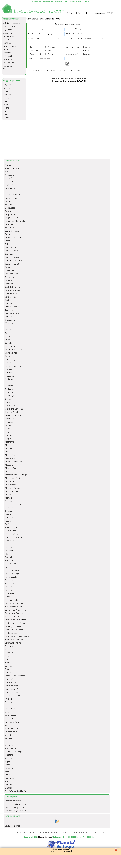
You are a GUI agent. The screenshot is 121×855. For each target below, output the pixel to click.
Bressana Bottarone (13, 237)
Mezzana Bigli (11, 458)
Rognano (9, 580)
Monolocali (8, 59)
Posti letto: (70, 33)
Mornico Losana (12, 494)
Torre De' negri (11, 685)
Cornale (8, 343)
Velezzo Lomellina (12, 728)
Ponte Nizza (10, 547)
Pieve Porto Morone (13, 537)
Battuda (8, 201)
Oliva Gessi (9, 507)
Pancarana (9, 517)
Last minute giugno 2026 (15, 804)
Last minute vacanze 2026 (16, 800)
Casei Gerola (10, 270)
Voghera (8, 761)
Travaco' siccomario (13, 695)
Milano (6, 108)
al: (76, 29)
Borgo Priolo (10, 214)
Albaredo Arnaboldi (13, 168)
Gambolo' (9, 385)
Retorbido (9, 560)
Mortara (8, 498)
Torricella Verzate (12, 692)
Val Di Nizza (10, 708)
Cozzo (8, 356)
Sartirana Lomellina (13, 643)
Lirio (7, 432)
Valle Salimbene (11, 718)
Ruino (7, 596)
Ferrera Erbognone (13, 366)
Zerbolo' (8, 784)
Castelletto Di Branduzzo (15, 287)
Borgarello (9, 211)
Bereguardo (10, 208)
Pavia (5, 111)
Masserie (7, 52)
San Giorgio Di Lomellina (15, 610)
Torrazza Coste (11, 672)
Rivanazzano (10, 563)
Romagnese (10, 583)
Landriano (9, 418)
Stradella (8, 666)
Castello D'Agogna (12, 290)
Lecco (6, 98)
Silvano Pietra (10, 652)
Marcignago (10, 445)
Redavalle (9, 557)
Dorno (8, 362)
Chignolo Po (10, 320)
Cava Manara (10, 297)
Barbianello (10, 188)
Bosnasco (9, 227)
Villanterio (9, 755)
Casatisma (9, 267)
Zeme (7, 774)
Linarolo (8, 428)
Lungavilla (9, 438)
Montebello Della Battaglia (16, 474)
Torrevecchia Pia (12, 689)
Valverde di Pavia (12, 722)
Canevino (9, 254)
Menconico (10, 455)
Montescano (10, 481)
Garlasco (9, 389)
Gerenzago (10, 395)
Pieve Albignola (11, 530)
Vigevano (9, 745)
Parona (8, 521)
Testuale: (70, 58)
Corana (8, 339)
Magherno (9, 442)
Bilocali (6, 39)
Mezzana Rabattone (13, 461)
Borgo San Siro (11, 217)
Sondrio (6, 114)
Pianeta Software (45, 837)
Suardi (7, 669)
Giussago (9, 399)
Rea (6, 554)
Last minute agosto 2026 (15, 810)
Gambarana (10, 382)
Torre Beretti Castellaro (15, 675)
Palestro (8, 514)
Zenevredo (9, 778)
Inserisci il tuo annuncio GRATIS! (99, 13)
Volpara (8, 764)
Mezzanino (10, 465)
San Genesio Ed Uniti (14, 606)
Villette (6, 72)
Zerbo (7, 781)
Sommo (8, 659)
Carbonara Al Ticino (13, 260)
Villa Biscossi (10, 748)
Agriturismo (8, 29)
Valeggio (8, 712)
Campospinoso (11, 247)
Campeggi (7, 43)
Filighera (8, 369)
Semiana (8, 649)
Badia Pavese (11, 181)
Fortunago (9, 372)
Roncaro (8, 586)
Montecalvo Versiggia (14, 478)
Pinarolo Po (10, 540)
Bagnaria (9, 184)
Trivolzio (8, 699)
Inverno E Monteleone (14, 415)
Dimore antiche (9, 46)
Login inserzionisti (12, 826)
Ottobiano (9, 511)
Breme (8, 234)
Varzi (7, 725)
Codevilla (9, 329)
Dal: (35, 29)
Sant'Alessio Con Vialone (15, 623)
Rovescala (9, 593)
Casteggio (9, 283)
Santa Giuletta (11, 633)
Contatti (80, 13)
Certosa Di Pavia (12, 313)
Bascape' (9, 191)
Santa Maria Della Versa (15, 639)
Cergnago (9, 310)
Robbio (8, 567)
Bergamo (7, 84)
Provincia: (31, 38)
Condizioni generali (65, 832)
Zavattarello (10, 768)
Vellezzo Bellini (11, 731)
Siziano (8, 656)
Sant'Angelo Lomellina (14, 626)
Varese (6, 117)
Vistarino (8, 758)
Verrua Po (9, 738)
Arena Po (9, 178)
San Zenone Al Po (12, 616)
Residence (7, 66)
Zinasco (8, 788)
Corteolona (10, 346)
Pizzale (8, 544)
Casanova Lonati (12, 264)
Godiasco (9, 402)
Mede (7, 451)
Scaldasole (9, 646)
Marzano (9, 448)
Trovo (7, 705)
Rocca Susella (11, 577)
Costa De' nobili (11, 353)
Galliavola (9, 379)
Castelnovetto (11, 293)
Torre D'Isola (10, 682)
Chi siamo (71, 13)
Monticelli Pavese (12, 488)
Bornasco (9, 224)
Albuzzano (9, 175)
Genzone (9, 392)
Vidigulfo (8, 741)
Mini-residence (9, 56)
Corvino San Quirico (13, 349)
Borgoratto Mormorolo (15, 221)
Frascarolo (9, 376)
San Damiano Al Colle (14, 603)
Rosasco (9, 590)
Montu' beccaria (12, 491)
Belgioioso (9, 204)
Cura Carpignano (12, 359)
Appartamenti (9, 33)
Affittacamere (9, 26)
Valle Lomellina (11, 715)
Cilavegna (9, 326)
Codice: (30, 58)
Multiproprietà (9, 62)
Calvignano (9, 244)
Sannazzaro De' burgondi (15, 619)
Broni (7, 240)
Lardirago (9, 425)
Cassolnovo (10, 277)
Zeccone (9, 771)
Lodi (5, 101)
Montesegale (10, 484)
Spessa (8, 662)
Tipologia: (31, 33)
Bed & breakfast (10, 36)
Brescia (6, 88)
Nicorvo (8, 501)
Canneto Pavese (12, 257)
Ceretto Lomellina (12, 306)
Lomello (8, 435)
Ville (5, 69)
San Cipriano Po (12, 600)
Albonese (9, 171)
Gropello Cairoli (11, 412)
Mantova (7, 104)
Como (6, 91)
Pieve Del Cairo (11, 534)
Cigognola (9, 323)
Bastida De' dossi (12, 194)
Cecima (8, 300)
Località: (70, 38)
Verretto (8, 735)
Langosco (9, 422)
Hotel (5, 49)
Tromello (9, 702)
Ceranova (9, 303)
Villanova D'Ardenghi (13, 751)
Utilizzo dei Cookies (99, 832)
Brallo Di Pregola (12, 231)
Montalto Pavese (12, 471)
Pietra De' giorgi (11, 527)
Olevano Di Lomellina (14, 504)
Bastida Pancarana (13, 198)
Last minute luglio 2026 (14, 807)
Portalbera (9, 550)
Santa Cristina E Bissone (15, 629)
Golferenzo (10, 405)
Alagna (8, 165)
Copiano (8, 336)
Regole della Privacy (82, 832)
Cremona (7, 94)
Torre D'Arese (11, 679)
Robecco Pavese (12, 570)
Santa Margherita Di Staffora (17, 636)
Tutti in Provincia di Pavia (15, 791)
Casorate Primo (11, 273)
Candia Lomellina (12, 250)
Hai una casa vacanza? (60, 849)
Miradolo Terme (12, 468)
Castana (8, 280)
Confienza (9, 333)
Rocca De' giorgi (12, 573)
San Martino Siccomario (15, 613)
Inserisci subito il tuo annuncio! (60, 851)
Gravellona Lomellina (14, 409)
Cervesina (9, 316)
